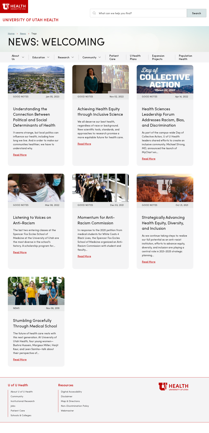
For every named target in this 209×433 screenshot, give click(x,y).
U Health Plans (135, 57)
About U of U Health (22, 391)
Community (89, 57)
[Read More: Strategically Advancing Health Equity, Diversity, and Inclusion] (165, 187)
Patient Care (114, 57)
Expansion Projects (158, 57)
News (23, 33)
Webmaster (67, 410)
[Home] (14, 6)
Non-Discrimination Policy (75, 405)
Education (38, 57)
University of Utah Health (31, 19)
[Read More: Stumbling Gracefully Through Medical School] (36, 290)
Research (63, 57)
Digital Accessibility (71, 391)
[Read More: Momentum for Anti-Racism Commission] (100, 187)
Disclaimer (66, 396)
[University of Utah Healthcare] (180, 386)
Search (196, 13)
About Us (15, 57)
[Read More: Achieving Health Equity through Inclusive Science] (100, 79)
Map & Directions (70, 401)
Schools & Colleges (21, 415)
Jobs (13, 405)
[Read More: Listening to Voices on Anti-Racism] (36, 187)
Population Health (185, 57)
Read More (20, 154)
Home (11, 33)
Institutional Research (23, 401)
